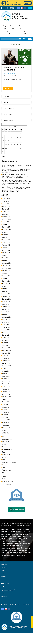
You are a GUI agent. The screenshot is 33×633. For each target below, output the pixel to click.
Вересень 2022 (6, 299)
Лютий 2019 (5, 399)
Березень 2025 (6, 229)
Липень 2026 (6, 199)
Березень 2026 (6, 209)
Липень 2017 (6, 420)
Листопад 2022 (6, 294)
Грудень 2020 (6, 343)
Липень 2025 (6, 222)
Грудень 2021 (6, 314)
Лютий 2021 (5, 337)
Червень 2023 (6, 276)
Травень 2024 (6, 247)
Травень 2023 (6, 278)
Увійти (4, 476)
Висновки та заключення (9, 462)
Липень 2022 (6, 304)
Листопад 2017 (6, 417)
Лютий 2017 (5, 430)
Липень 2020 (6, 355)
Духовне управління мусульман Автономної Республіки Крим (6, 16)
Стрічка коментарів (7, 481)
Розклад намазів (7, 454)
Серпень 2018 (6, 409)
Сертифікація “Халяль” (8, 590)
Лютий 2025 (5, 232)
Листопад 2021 (6, 317)
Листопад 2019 (6, 376)
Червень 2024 (6, 245)
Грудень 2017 (6, 415)
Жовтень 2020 (6, 348)
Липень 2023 (6, 273)
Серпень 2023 (6, 271)
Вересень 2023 (6, 268)
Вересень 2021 (6, 319)
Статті (4, 457)
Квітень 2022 (6, 309)
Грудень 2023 (6, 260)
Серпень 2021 (6, 322)
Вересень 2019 (6, 381)
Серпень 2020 (6, 353)
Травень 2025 (6, 224)
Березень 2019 (6, 397)
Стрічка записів (6, 479)
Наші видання (6, 465)
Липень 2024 (6, 242)
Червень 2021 (6, 327)
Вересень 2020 (6, 350)
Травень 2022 (6, 307)
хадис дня (5, 467)
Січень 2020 (5, 371)
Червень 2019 (6, 389)
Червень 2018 (6, 412)
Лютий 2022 (5, 312)
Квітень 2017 (6, 427)
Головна (4, 564)
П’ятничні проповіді (9, 108)
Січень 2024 (5, 258)
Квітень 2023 (6, 281)
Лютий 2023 (5, 286)
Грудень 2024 (6, 235)
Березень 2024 (6, 253)
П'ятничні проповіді (9, 73)
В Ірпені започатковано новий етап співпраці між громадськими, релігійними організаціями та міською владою (16, 170)
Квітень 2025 (6, 227)
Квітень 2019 (6, 394)
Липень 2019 (6, 386)
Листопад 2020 (6, 345)
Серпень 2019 (6, 384)
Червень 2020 (6, 358)
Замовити (27, 3)
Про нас (4, 597)
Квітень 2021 (6, 332)
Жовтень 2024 (6, 237)
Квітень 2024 (6, 250)
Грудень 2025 (6, 214)
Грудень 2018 (6, 402)
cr (30, 8)
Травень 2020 (6, 361)
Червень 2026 (6, 201)
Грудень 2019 (6, 373)
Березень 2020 (6, 366)
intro (3, 460)
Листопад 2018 (6, 404)
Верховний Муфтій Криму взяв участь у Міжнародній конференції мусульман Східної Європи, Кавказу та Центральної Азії (15, 176)
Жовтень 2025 (6, 217)
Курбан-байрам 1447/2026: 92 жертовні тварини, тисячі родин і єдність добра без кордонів (16, 187)
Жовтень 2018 (6, 407)
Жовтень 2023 (6, 265)
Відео (4, 436)
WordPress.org (6, 484)
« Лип (3, 156)
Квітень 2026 (6, 206)
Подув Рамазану (7, 449)
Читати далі (8, 88)
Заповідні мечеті (8, 114)
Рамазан (6, 96)
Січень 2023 (5, 289)
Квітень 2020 (6, 363)
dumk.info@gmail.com (23, 604)
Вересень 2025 (6, 219)
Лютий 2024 (5, 255)
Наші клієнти (5, 442)
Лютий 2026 (5, 211)
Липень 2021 (6, 325)
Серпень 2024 (6, 240)
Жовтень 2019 (6, 379)
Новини (6, 102)
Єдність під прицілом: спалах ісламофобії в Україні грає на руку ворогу (16, 166)
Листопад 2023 (6, 263)
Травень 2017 (6, 425)
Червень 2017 (6, 422)
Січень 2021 (5, 340)
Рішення (4, 452)
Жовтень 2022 (6, 296)
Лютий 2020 (5, 368)
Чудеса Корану (8, 120)
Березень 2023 (6, 283)
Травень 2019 (6, 391)
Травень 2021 (6, 330)
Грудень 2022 (6, 291)
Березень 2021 (6, 335)
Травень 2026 (6, 204)
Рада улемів (5, 583)
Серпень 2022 (6, 301)
